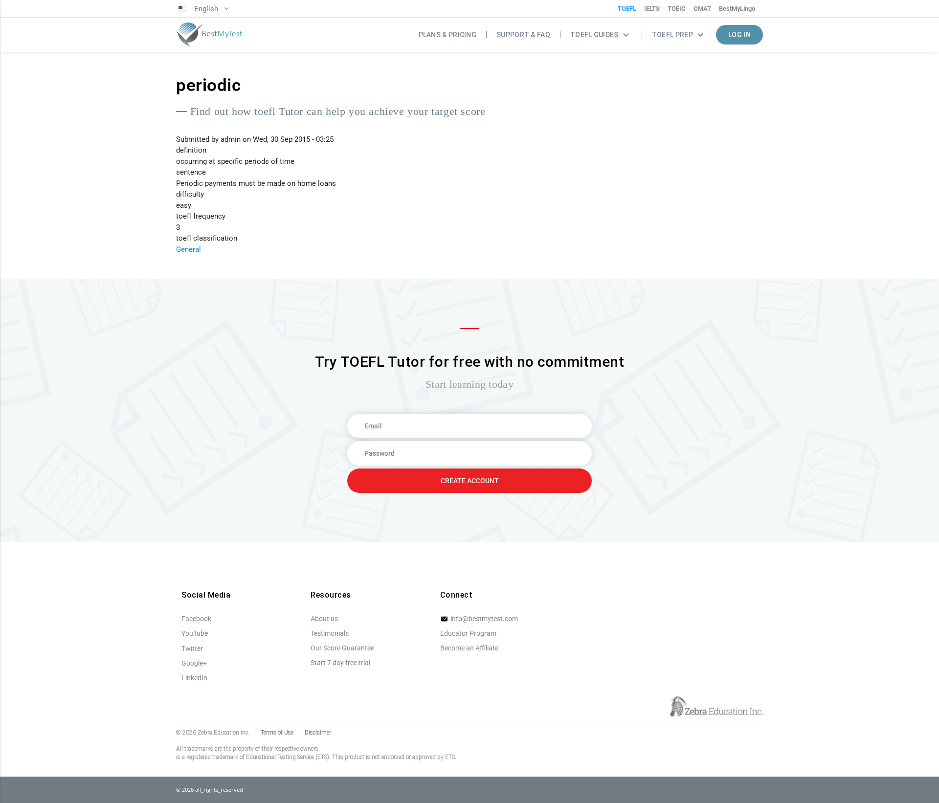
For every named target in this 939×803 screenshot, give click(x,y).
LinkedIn (194, 678)
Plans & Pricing (448, 34)
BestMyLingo (737, 8)
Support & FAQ (523, 34)
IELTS (652, 8)
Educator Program (468, 633)
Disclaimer (318, 732)
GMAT (702, 8)
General (188, 249)
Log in (739, 35)
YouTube (194, 633)
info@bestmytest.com (483, 619)
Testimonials (330, 633)
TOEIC (677, 8)
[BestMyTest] (209, 34)
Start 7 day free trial (340, 663)
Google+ (194, 663)
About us (324, 619)
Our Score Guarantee (342, 648)
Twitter (192, 648)
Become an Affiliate (469, 648)
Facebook (196, 619)
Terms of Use (277, 732)
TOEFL (627, 8)
